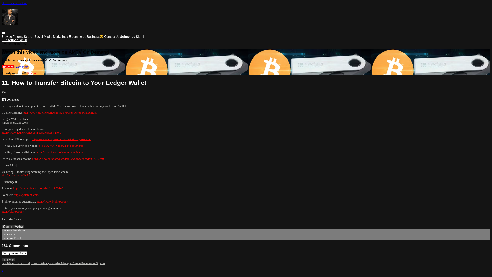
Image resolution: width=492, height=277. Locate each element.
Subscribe (8, 66)
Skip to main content (14, 3)
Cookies (55, 263)
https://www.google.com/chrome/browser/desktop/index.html (60, 112)
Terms (36, 263)
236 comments (10, 99)
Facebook (8, 226)
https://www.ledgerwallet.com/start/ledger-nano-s (31, 132)
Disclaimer (8, 263)
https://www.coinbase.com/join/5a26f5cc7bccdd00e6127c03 (68, 158)
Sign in (140, 36)
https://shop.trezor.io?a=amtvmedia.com (60, 152)
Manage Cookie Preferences (78, 263)
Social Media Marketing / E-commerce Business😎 (68, 36)
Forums (18, 36)
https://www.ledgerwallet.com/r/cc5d (61, 145)
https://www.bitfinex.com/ (52, 201)
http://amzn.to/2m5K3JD (17, 175)
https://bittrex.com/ (13, 211)
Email (20, 226)
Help (28, 263)
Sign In (22, 40)
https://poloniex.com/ (26, 195)
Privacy (45, 263)
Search (29, 36)
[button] (3, 33)
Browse (7, 36)
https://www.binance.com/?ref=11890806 (38, 188)
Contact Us (111, 36)
